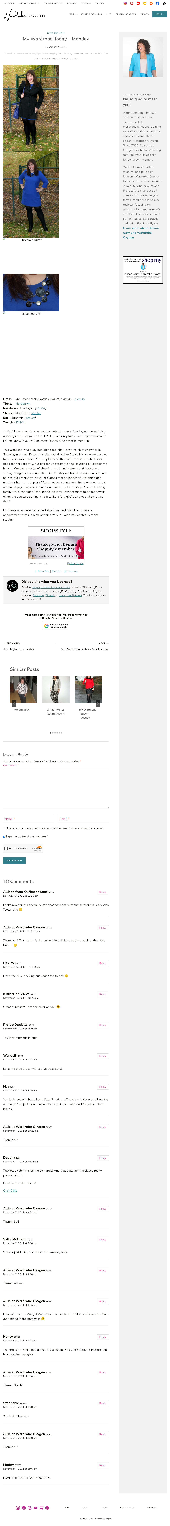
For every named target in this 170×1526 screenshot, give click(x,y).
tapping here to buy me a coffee (51, 587)
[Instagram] (125, 3)
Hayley (8, 963)
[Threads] (164, 3)
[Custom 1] (151, 3)
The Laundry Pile (53, 3)
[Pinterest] (131, 3)
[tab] (50, 733)
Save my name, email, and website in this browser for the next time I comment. (55, 828)
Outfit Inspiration (56, 33)
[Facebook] (157, 3)
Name (10, 819)
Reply (102, 892)
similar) (80, 399)
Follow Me (42, 571)
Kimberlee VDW (16, 994)
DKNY (20, 422)
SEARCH (159, 14)
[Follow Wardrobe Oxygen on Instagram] (18, 1508)
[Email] (144, 3)
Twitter (57, 571)
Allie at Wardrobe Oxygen (24, 927)
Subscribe (10, 3)
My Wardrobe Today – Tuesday (88, 713)
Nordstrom (23, 404)
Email (65, 819)
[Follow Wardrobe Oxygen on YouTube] (35, 1508)
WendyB (10, 1055)
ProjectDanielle (15, 1024)
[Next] (98, 703)
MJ (5, 1086)
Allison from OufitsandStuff (25, 892)
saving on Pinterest (71, 595)
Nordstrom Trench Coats (38, 563)
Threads (99, 3)
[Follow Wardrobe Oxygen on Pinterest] (47, 1508)
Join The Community (30, 3)
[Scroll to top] (164, 1516)
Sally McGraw (14, 1239)
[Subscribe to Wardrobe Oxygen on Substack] (41, 1508)
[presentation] (23, 689)
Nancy (8, 1336)
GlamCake (10, 1191)
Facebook (86, 3)
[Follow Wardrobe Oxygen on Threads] (29, 1508)
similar (40, 408)
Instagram (72, 3)
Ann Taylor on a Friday (18, 646)
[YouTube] (138, 3)
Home (67, 1508)
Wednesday (22, 709)
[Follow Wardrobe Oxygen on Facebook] (24, 1508)
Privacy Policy (128, 1508)
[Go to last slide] (14, 703)
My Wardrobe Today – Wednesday (85, 646)
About (85, 1508)
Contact (104, 1508)
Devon (8, 1157)
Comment (11, 765)
